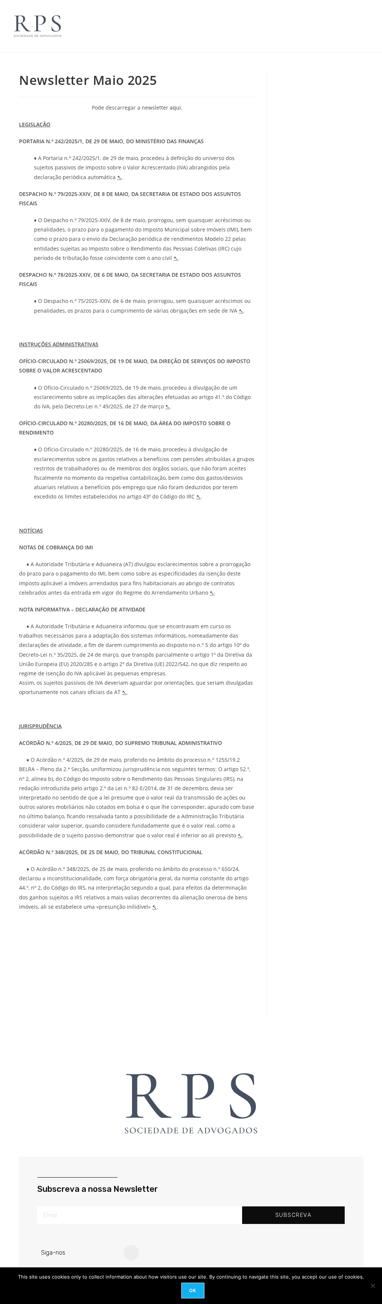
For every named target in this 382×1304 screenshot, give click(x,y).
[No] (372, 1285)
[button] (194, 26)
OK (192, 1290)
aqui (175, 107)
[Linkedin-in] (131, 1253)
